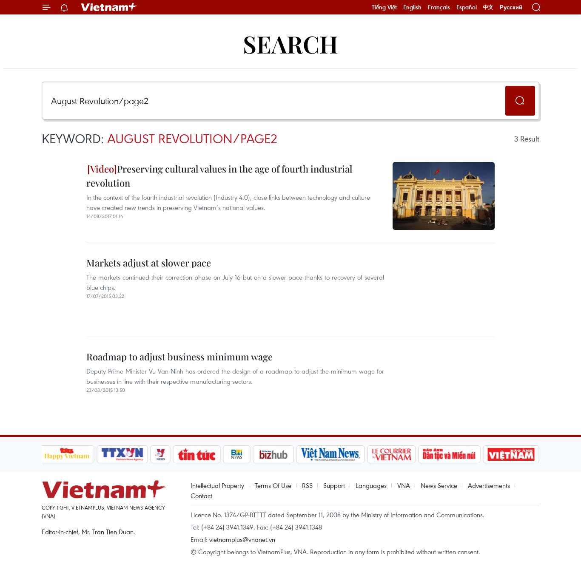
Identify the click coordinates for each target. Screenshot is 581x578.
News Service (439, 485)
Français (439, 7)
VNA (403, 485)
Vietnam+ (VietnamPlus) (109, 7)
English (412, 7)
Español (466, 7)
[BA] (511, 454)
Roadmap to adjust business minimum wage (179, 356)
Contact (201, 495)
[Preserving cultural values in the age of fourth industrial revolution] (444, 196)
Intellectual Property (217, 485)
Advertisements (489, 485)
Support (334, 485)
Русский (511, 7)
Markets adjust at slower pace (148, 262)
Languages (371, 485)
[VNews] (160, 454)
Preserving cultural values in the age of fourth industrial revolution (219, 175)
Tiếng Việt (384, 7)
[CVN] (391, 454)
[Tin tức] (196, 454)
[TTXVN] (122, 454)
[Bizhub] (273, 454)
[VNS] (330, 454)
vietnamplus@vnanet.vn (242, 539)
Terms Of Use (273, 485)
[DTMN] (450, 454)
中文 (488, 7)
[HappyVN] (67, 454)
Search (290, 44)
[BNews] (237, 454)
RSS (307, 485)
